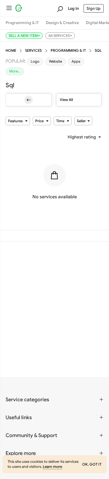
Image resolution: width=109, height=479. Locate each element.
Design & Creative (62, 22)
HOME (11, 50)
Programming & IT (22, 22)
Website (55, 61)
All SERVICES (59, 35)
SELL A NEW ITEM (24, 35)
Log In (73, 8)
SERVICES (33, 50)
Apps (76, 61)
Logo (35, 61)
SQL (98, 50)
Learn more (52, 466)
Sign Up (94, 8)
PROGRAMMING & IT (68, 50)
